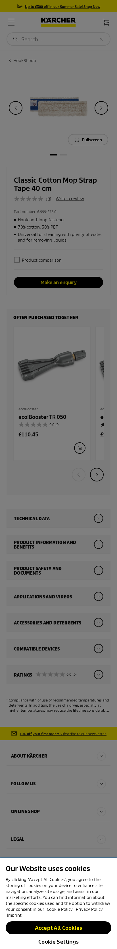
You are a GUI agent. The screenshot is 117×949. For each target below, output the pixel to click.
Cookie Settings (58, 942)
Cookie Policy (59, 909)
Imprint (14, 915)
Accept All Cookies (58, 928)
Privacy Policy (89, 909)
